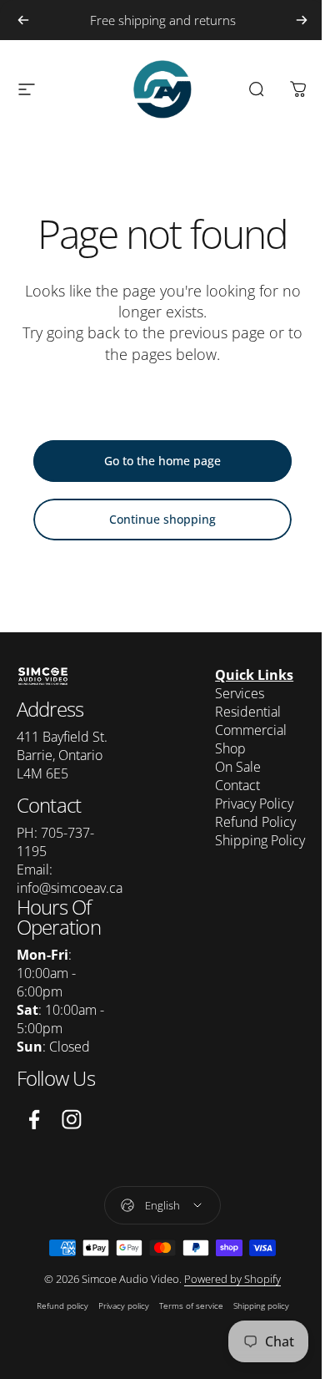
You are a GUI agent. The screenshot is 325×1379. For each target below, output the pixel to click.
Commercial (251, 730)
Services (239, 693)
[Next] (301, 20)
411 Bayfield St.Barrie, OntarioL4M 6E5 (62, 755)
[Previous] (23, 20)
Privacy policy (123, 1305)
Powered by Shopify (232, 1278)
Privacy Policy (254, 803)
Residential (248, 711)
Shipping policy (261, 1305)
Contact (237, 785)
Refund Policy (255, 822)
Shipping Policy (260, 840)
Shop (230, 748)
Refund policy (62, 1305)
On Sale (238, 767)
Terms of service (191, 1305)
